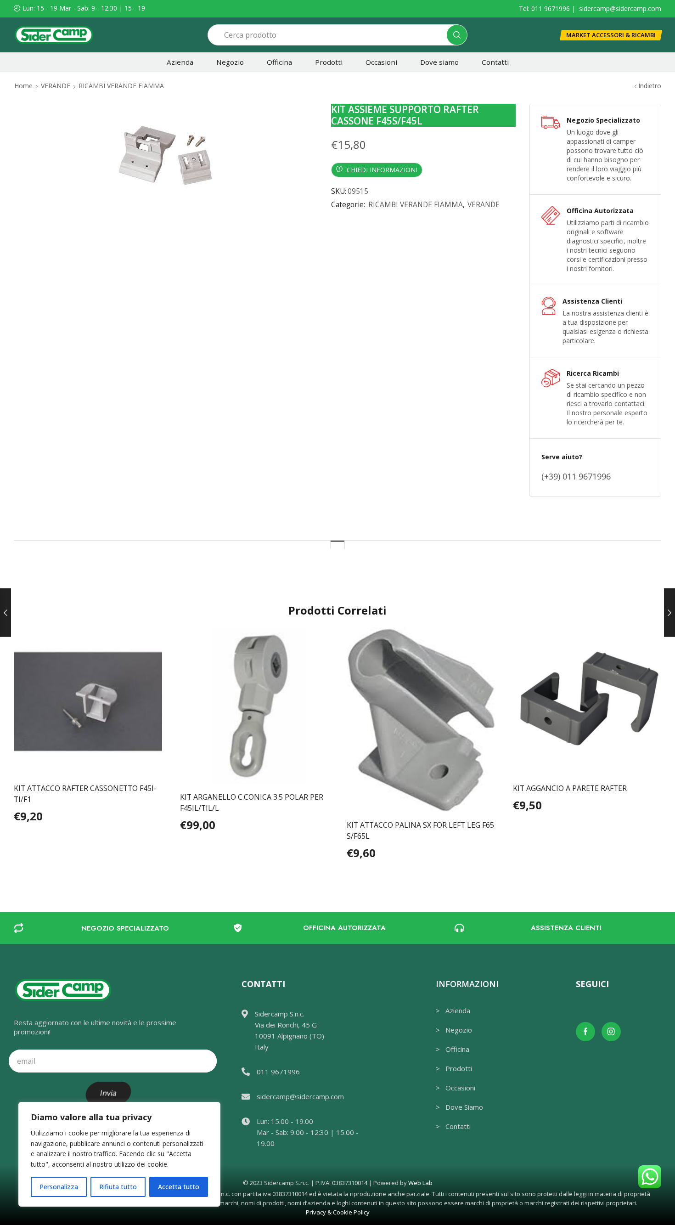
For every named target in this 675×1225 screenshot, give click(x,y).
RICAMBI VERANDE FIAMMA (121, 85)
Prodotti (329, 62)
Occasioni (381, 62)
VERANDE (55, 85)
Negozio (230, 62)
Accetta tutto (178, 1186)
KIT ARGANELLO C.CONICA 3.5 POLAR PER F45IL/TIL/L (251, 802)
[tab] (337, 544)
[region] (119, 1154)
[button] (611, 35)
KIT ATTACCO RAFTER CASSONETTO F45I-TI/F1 (85, 793)
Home (23, 85)
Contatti (495, 62)
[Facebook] (585, 1031)
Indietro (649, 85)
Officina (279, 62)
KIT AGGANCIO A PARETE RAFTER (570, 788)
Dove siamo (439, 62)
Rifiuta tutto (118, 1186)
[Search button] (457, 35)
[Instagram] (611, 1031)
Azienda (180, 62)
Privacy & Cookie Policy (338, 1212)
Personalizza (58, 1186)
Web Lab (420, 1183)
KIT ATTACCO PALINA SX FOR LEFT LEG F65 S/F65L (420, 830)
